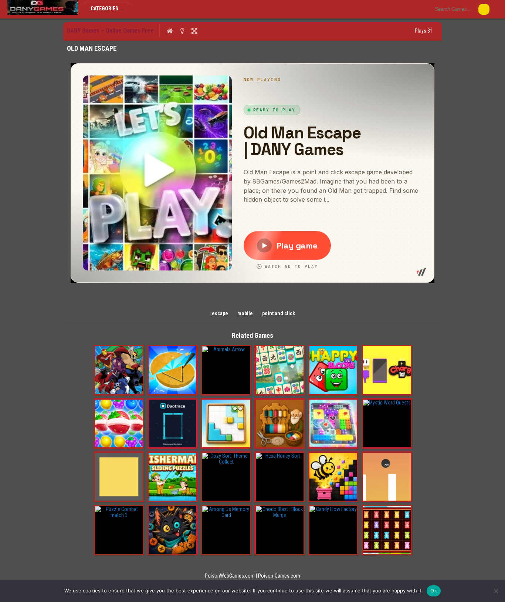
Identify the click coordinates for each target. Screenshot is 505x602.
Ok (433, 590)
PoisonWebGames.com (230, 576)
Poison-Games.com (279, 576)
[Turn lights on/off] (182, 31)
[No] (495, 591)
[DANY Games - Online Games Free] (42, 13)
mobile (245, 313)
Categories (105, 8)
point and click (278, 313)
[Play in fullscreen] (194, 31)
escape (220, 313)
